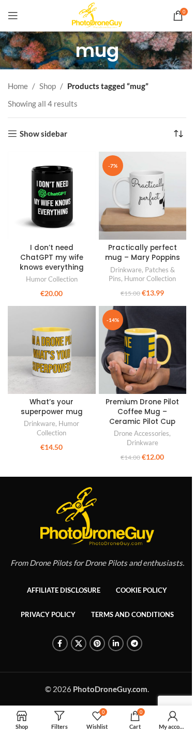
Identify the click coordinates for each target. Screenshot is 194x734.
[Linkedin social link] (116, 643)
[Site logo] (97, 14)
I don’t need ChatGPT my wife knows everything (52, 257)
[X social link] (78, 643)
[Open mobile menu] (13, 15)
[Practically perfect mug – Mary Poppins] (143, 196)
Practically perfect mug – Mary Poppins (142, 252)
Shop (47, 86)
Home (18, 86)
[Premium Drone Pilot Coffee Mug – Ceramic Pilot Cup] (143, 350)
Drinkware (126, 270)
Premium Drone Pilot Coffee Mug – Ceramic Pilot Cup (142, 412)
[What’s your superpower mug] (52, 350)
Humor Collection (52, 279)
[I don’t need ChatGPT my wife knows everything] (52, 196)
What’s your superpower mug (52, 407)
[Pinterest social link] (97, 643)
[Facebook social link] (60, 643)
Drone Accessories (141, 433)
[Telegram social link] (134, 643)
